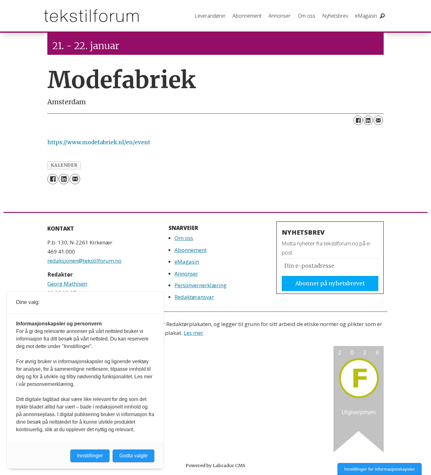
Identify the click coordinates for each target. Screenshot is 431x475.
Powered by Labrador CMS (215, 465)
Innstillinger (90, 455)
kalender (64, 165)
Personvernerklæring (200, 285)
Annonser (280, 15)
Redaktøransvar (194, 296)
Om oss (306, 15)
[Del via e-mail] (378, 120)
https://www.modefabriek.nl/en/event (98, 142)
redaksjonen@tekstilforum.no (84, 260)
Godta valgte (133, 455)
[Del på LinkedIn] (368, 120)
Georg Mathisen (67, 283)
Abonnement (247, 15)
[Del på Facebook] (358, 120)
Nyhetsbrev (335, 15)
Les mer (193, 332)
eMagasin (366, 15)
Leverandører (210, 15)
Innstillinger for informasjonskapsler (379, 469)
